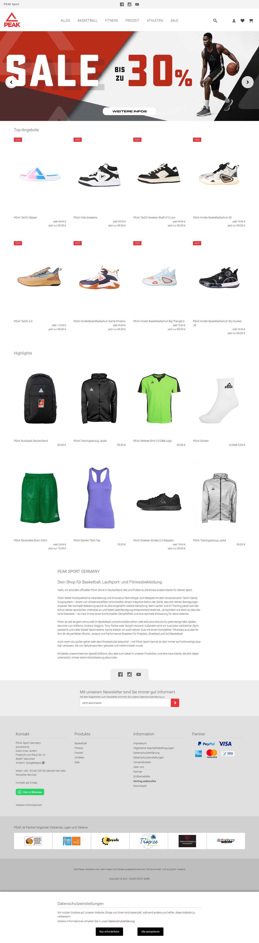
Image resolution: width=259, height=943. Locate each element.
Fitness (111, 20)
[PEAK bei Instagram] (129, 4)
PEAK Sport (11, 4)
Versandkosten (142, 762)
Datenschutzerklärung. (121, 921)
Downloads (140, 785)
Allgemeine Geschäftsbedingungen (153, 748)
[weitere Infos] (129, 75)
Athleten (155, 20)
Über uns (138, 766)
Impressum (140, 743)
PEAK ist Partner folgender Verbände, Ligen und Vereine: (51, 827)
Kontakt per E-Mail (26, 782)
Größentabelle (141, 776)
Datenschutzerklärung (146, 752)
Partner (137, 771)
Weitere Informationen (29, 805)
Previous (11, 82)
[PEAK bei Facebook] (122, 4)
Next (247, 82)
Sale (174, 20)
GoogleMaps (33, 762)
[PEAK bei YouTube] (137, 4)
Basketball (87, 20)
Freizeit (132, 20)
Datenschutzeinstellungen (148, 757)
